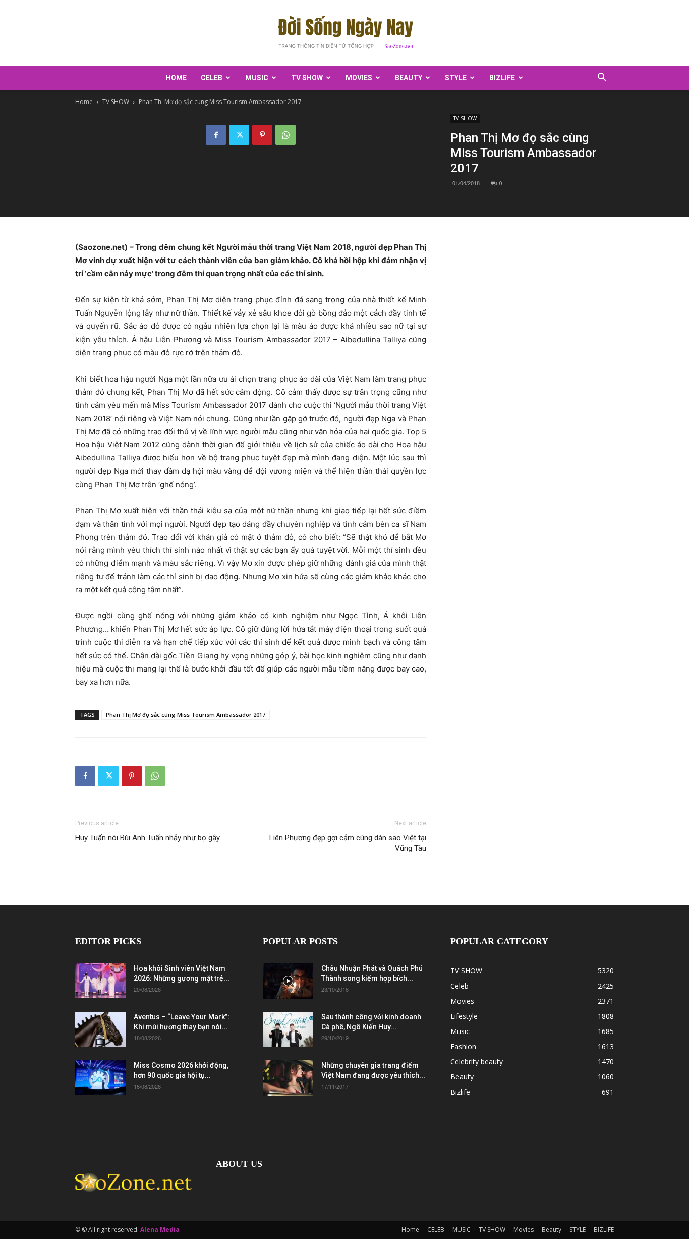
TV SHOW (307, 78)
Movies (359, 78)
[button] (602, 78)
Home (176, 78)
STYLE (456, 78)
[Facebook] (216, 135)
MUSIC (256, 78)
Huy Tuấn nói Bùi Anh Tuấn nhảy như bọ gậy (147, 837)
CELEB (211, 78)
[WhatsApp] (285, 135)
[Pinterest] (262, 135)
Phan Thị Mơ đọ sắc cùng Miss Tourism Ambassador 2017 (185, 714)
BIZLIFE (502, 78)
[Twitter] (239, 135)
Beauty (408, 78)
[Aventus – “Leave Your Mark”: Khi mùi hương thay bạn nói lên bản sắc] (100, 1029)
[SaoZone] (344, 33)
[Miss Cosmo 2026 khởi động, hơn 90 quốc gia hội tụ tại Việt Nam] (100, 1077)
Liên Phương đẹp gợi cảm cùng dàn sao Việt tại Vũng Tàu (347, 843)
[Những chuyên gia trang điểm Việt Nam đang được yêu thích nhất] (288, 1078)
